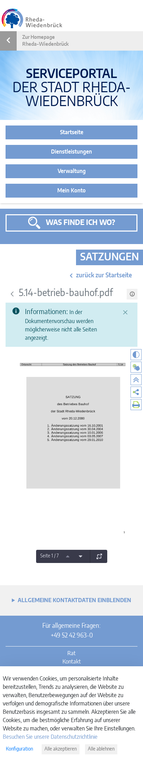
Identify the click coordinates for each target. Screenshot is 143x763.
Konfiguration (19, 749)
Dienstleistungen (71, 152)
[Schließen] (125, 312)
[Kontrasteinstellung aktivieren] (136, 354)
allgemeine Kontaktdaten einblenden (74, 600)
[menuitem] (136, 392)
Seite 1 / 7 (49, 556)
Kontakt (71, 662)
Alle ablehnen (101, 749)
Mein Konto (71, 190)
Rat (71, 653)
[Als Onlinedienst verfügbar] (136, 367)
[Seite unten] (80, 556)
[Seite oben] (67, 556)
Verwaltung (72, 171)
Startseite (71, 132)
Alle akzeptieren (60, 749)
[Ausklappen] (99, 556)
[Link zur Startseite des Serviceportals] (31, 18)
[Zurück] (12, 294)
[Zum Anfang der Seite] (136, 379)
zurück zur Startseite (104, 275)
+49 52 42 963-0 (72, 636)
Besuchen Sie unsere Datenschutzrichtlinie (50, 737)
